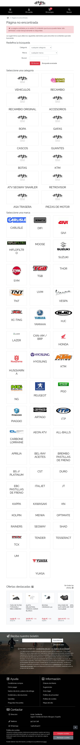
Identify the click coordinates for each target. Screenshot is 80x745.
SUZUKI (63, 257)
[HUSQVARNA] (16, 359)
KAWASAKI (40, 504)
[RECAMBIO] (57, 80)
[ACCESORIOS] (57, 100)
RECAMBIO (58, 89)
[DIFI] (40, 220)
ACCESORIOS (57, 109)
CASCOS (22, 148)
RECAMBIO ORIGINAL (22, 109)
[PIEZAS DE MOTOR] (57, 197)
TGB (40, 276)
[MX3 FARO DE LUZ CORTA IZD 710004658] (64, 598)
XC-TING (16, 320)
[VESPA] (63, 292)
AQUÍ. (45, 741)
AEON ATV (40, 432)
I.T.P (63, 418)
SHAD (63, 526)
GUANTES (57, 148)
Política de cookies (49, 699)
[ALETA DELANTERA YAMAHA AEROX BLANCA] (32, 598)
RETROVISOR (57, 187)
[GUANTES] (57, 139)
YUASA (40, 573)
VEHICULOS (22, 89)
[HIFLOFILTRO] (16, 243)
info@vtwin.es (57, 664)
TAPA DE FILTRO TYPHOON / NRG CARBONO (16, 607)
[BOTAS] (22, 158)
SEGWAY (40, 526)
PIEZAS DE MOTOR (58, 206)
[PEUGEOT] (40, 386)
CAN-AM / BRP (40, 337)
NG (17, 399)
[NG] (16, 388)
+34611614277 (35, 726)
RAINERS (16, 526)
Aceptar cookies (63, 733)
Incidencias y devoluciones (17, 695)
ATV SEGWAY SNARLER (22, 187)
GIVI (63, 233)
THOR (63, 268)
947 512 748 (34, 721)
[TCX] (16, 537)
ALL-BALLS (63, 432)
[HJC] (63, 313)
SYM (17, 280)
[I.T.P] (63, 411)
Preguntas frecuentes (15, 703)
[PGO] (63, 384)
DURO (63, 471)
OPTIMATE (63, 515)
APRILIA (17, 453)
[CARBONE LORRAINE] (16, 432)
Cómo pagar (12, 687)
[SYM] (16, 271)
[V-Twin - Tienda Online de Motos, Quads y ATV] (40, 3)
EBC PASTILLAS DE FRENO (17, 489)
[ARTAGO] (40, 410)
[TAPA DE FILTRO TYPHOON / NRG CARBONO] (16, 598)
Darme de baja (58, 644)
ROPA (22, 128)
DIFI (40, 228)
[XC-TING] (16, 312)
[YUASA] (40, 560)
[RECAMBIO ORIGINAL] (22, 100)
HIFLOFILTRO (16, 251)
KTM (57, 167)
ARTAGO (40, 417)
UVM (40, 292)
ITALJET (40, 486)
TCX (16, 544)
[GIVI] (63, 222)
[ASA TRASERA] (22, 197)
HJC (63, 321)
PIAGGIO (16, 421)
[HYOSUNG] (40, 354)
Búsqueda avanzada (49, 63)
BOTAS (22, 167)
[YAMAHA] (40, 314)
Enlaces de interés (49, 683)
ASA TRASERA (22, 206)
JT (63, 486)
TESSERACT (63, 537)
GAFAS (57, 128)
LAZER (16, 340)
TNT (16, 301)
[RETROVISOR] (57, 178)
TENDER (40, 537)
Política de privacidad (61, 649)
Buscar (36, 63)
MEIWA (40, 515)
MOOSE (40, 244)
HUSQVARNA (16, 372)
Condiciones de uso (43, 649)
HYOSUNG (40, 361)
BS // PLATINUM (17, 473)
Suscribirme (57, 640)
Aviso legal (47, 691)
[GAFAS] (57, 119)
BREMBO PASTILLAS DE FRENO (63, 457)
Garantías (11, 699)
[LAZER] (16, 334)
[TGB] (40, 268)
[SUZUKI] (63, 246)
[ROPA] (22, 119)
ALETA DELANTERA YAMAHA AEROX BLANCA (32, 608)
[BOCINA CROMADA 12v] (48, 598)
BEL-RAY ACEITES (40, 455)
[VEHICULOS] (22, 80)
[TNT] (16, 292)
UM (16, 556)
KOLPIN (16, 515)
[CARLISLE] (16, 220)
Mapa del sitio (48, 703)
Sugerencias (47, 687)
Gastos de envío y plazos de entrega (21, 691)
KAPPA (16, 504)
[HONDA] (63, 336)
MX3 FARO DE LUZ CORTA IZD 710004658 (63, 607)
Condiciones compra (15, 683)
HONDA (63, 344)
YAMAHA (40, 324)
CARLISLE (16, 227)
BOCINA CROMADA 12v (47, 606)
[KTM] (57, 158)
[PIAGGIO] (16, 412)
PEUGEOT (40, 395)
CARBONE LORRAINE (16, 440)
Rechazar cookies (63, 738)
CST (40, 471)
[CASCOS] (22, 139)
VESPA (63, 301)
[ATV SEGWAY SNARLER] (22, 178)
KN (63, 504)
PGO (63, 391)
